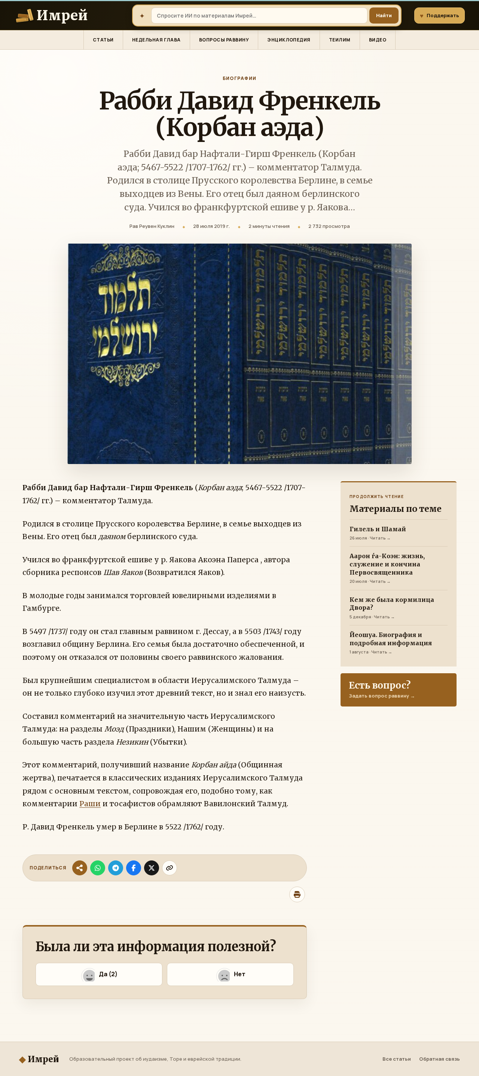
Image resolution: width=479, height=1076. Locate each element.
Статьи (103, 40)
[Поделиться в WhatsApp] (97, 867)
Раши (90, 803)
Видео (377, 40)
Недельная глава (156, 40)
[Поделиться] (79, 867)
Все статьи (396, 1058)
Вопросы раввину (224, 40)
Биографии (240, 78)
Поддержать (439, 16)
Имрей (39, 1059)
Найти (384, 15)
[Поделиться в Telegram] (115, 867)
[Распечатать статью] (297, 894)
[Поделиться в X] (151, 867)
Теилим (340, 40)
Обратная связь (439, 1058)
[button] (99, 974)
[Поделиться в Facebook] (133, 867)
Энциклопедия (289, 40)
